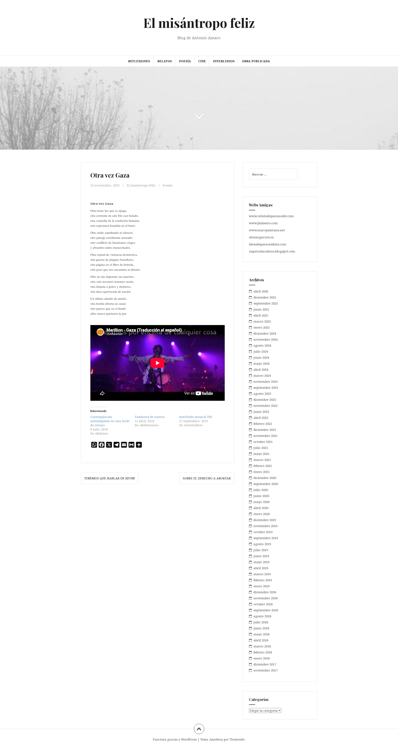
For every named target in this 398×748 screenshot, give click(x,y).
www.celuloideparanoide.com (271, 216)
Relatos (164, 61)
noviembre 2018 (266, 598)
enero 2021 (262, 472)
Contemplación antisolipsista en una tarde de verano (110, 421)
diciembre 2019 (265, 520)
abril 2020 (261, 508)
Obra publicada (256, 61)
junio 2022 (261, 411)
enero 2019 (262, 586)
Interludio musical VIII (195, 417)
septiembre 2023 (266, 387)
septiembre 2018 (266, 610)
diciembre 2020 (265, 478)
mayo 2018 (261, 634)
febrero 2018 (263, 652)
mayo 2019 (261, 562)
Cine (202, 61)
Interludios (224, 61)
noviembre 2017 (266, 670)
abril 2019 (261, 568)
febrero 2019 (263, 580)
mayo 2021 (261, 454)
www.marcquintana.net (267, 230)
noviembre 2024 (266, 339)
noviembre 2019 (266, 526)
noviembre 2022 (266, 405)
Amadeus (216, 739)
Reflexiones (139, 61)
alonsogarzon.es (261, 237)
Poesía (185, 61)
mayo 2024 (261, 363)
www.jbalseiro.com (263, 223)
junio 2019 (261, 556)
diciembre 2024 (265, 333)
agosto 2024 (262, 345)
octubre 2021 (263, 442)
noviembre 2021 (266, 436)
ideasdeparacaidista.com (267, 244)
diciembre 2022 (265, 399)
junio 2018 (261, 628)
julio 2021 (261, 448)
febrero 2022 (263, 424)
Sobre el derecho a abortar (207, 478)
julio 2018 (261, 622)
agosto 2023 (262, 393)
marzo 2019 (262, 574)
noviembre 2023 (266, 381)
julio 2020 (261, 490)
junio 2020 (261, 496)
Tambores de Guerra (150, 417)
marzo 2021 (262, 460)
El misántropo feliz (199, 22)
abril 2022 (261, 417)
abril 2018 (261, 640)
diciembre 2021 (265, 430)
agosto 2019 (262, 544)
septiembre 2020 (266, 484)
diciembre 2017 (265, 664)
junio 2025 (261, 309)
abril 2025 (261, 315)
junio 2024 (261, 357)
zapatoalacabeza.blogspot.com (272, 251)
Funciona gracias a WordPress (175, 739)
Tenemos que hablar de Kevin (109, 478)
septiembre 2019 (266, 538)
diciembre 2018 (265, 592)
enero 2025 (262, 327)
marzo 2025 (262, 321)
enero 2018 (262, 658)
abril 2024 (261, 369)
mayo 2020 (261, 502)
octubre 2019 (263, 532)
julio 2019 (261, 550)
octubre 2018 (263, 604)
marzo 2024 (262, 375)
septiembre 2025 (266, 303)
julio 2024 (261, 351)
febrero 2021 (263, 466)
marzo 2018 (262, 646)
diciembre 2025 (265, 297)
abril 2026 (261, 291)
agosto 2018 (262, 616)
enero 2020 (262, 514)
